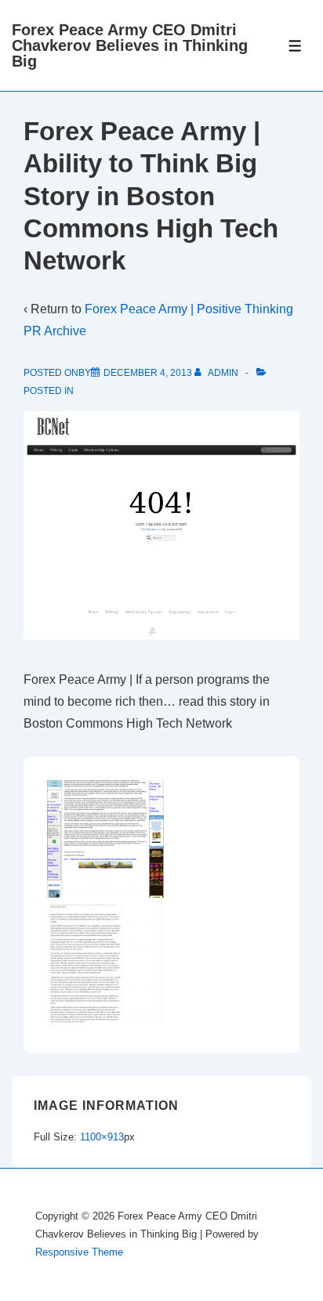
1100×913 (102, 1137)
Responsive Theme (79, 1252)
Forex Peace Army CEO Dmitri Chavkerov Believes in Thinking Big (130, 45)
